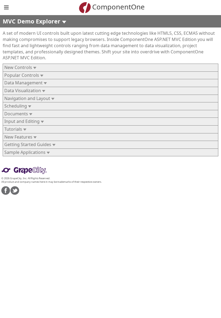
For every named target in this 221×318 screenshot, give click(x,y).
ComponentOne (118, 7)
